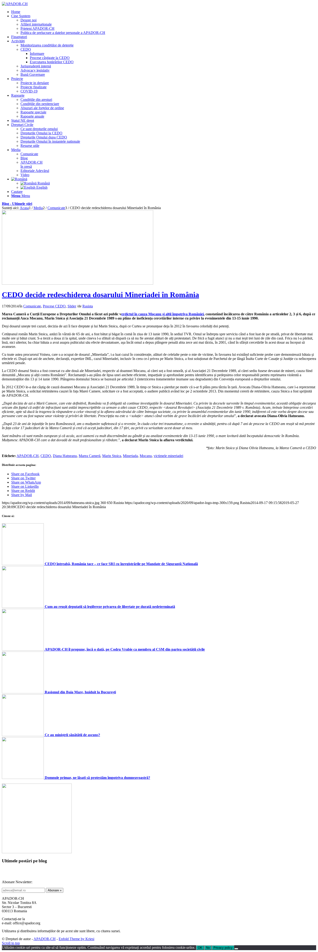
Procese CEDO (54, 306)
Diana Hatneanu (65, 456)
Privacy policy (223, 947)
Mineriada (130, 456)
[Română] (19, 179)
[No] (236, 948)
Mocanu (146, 456)
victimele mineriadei (168, 456)
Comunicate (32, 306)
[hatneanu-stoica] (77, 283)
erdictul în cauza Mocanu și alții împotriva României (162, 314)
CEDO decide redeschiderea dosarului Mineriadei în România (100, 294)
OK (200, 947)
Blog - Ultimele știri (17, 204)
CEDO (46, 456)
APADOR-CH (28, 456)
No (208, 947)
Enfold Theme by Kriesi (76, 939)
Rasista (87, 306)
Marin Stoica (111, 456)
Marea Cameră (89, 456)
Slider (72, 306)
